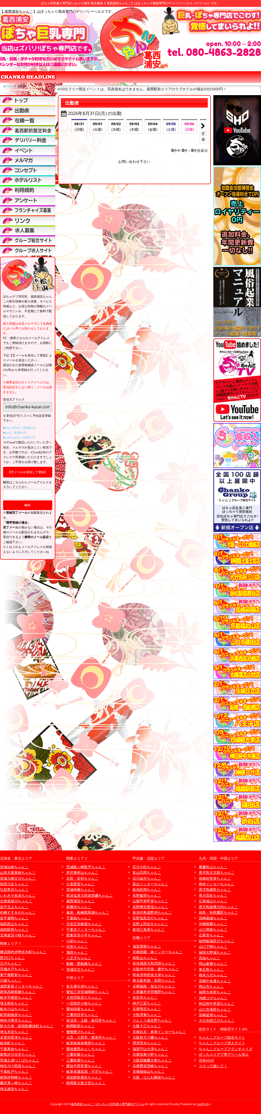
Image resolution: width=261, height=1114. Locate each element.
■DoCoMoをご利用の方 (19, 428)
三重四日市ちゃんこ (82, 1014)
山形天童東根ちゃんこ (18, 872)
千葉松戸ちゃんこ (14, 1071)
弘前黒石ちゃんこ (14, 889)
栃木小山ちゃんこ (14, 1008)
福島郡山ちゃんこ (14, 923)
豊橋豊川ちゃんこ (80, 1031)
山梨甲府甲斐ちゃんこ (150, 901)
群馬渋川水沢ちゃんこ (18, 1054)
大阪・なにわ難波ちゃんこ (154, 1077)
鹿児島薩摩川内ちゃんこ (218, 906)
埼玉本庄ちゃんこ (14, 1031)
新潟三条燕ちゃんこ (149, 929)
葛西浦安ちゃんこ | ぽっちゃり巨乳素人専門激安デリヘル (107, 1104)
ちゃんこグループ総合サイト (222, 1037)
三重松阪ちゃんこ (80, 1054)
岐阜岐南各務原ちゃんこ (86, 1042)
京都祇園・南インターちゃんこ (157, 951)
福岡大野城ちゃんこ (215, 952)
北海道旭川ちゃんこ (16, 901)
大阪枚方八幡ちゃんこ (150, 1037)
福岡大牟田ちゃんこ (215, 992)
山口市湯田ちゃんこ (215, 1009)
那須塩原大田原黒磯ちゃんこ (89, 895)
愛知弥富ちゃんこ (80, 1008)
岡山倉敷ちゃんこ (213, 963)
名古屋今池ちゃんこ (82, 986)
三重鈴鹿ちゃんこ (80, 1060)
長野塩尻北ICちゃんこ (150, 918)
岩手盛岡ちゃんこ (14, 918)
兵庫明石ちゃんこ (147, 1008)
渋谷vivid (206, 1060)
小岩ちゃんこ (77, 940)
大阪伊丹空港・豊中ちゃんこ (156, 968)
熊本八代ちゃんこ (213, 975)
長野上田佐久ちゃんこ (150, 923)
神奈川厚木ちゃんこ (16, 1020)
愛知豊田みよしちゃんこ (86, 1048)
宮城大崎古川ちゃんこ (18, 878)
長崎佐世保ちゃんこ (215, 878)
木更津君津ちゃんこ (16, 1037)
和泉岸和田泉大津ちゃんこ (154, 974)
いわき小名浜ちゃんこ (18, 895)
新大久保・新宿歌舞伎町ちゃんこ (27, 1025)
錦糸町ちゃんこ (12, 1042)
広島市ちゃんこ (211, 935)
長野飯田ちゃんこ (147, 895)
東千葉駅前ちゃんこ (16, 974)
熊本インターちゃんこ (216, 883)
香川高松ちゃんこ (213, 895)
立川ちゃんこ (10, 963)
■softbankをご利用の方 (19, 437)
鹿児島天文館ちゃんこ (216, 872)
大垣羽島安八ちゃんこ (84, 997)
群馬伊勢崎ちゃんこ (16, 1077)
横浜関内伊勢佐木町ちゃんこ (23, 951)
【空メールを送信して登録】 (27, 472)
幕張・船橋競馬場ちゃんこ (87, 912)
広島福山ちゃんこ (213, 901)
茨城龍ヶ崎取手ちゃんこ (86, 866)
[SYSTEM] (27, 130)
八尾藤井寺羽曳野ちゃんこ (154, 991)
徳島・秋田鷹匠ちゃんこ (218, 912)
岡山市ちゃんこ (211, 986)
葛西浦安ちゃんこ (80, 901)
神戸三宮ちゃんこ (147, 1003)
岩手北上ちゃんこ (14, 906)
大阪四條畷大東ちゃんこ (152, 1060)
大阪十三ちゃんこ (147, 1025)
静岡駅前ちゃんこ (80, 1025)
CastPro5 (202, 1104)
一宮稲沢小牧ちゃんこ (84, 1003)
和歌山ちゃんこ (145, 957)
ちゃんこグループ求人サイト (222, 1042)
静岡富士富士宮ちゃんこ (86, 1082)
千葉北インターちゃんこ (86, 929)
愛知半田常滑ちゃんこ (84, 1065)
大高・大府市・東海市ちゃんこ (91, 1037)
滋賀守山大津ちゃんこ (150, 1048)
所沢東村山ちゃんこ (82, 872)
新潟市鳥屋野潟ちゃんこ (152, 912)
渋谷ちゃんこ (77, 946)
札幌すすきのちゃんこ (18, 912)
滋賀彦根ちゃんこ (147, 946)
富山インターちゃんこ (150, 883)
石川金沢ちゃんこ (147, 878)
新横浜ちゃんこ (78, 906)
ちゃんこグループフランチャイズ (225, 1048)
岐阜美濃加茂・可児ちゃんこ (89, 1071)
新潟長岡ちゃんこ (147, 889)
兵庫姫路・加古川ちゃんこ (154, 986)
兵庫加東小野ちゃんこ (150, 1054)
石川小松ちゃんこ (147, 866)
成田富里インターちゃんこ (21, 986)
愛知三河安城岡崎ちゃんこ (87, 991)
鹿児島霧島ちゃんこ (215, 889)
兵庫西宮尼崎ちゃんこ (150, 1065)
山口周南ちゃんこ (213, 929)
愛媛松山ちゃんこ (213, 866)
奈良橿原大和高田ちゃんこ (154, 963)
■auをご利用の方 (15, 432)
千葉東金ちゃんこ (14, 1048)
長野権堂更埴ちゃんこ (150, 906)
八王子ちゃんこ (78, 958)
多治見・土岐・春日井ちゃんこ (91, 1020)
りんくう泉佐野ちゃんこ (152, 1020)
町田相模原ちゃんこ (16, 1014)
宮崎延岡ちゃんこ (213, 1014)
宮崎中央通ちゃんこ (215, 980)
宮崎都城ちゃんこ (213, 918)
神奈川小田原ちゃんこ (18, 1065)
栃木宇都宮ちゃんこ (16, 997)
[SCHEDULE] (27, 110)
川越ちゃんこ (10, 980)
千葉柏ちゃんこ (78, 918)
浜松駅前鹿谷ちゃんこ (84, 1077)
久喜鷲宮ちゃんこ (80, 883)
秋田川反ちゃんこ (14, 883)
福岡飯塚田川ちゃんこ (216, 940)
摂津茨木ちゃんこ (147, 1042)
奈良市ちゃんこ (145, 997)
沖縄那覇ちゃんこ (213, 923)
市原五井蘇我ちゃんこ (84, 923)
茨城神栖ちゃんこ (80, 889)
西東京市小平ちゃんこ (84, 935)
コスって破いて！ (213, 1065)
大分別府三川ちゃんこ (216, 1020)
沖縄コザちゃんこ (213, 997)
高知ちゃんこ (209, 958)
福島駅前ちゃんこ (14, 929)
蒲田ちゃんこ (77, 952)
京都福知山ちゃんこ (149, 1071)
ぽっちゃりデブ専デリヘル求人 (224, 1054)
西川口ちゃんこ (12, 957)
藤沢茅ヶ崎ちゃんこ (16, 1082)
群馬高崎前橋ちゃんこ (18, 991)
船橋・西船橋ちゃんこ (84, 963)
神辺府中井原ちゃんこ (216, 1003)
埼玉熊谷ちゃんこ (14, 1003)
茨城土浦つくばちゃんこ (19, 1060)
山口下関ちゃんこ (213, 946)
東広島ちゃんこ (211, 969)
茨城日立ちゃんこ (80, 969)
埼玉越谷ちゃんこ (14, 1088)
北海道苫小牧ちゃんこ (18, 935)
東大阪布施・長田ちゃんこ (154, 980)
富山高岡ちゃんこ (147, 872)
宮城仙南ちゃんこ (14, 866)
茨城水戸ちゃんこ (14, 968)
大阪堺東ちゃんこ (147, 1014)
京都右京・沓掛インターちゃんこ (159, 1031)
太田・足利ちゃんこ (82, 878)
